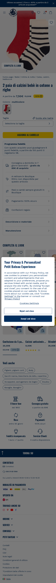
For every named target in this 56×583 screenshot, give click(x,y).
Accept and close (28, 318)
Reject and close (27, 311)
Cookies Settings (29, 303)
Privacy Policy (12, 299)
